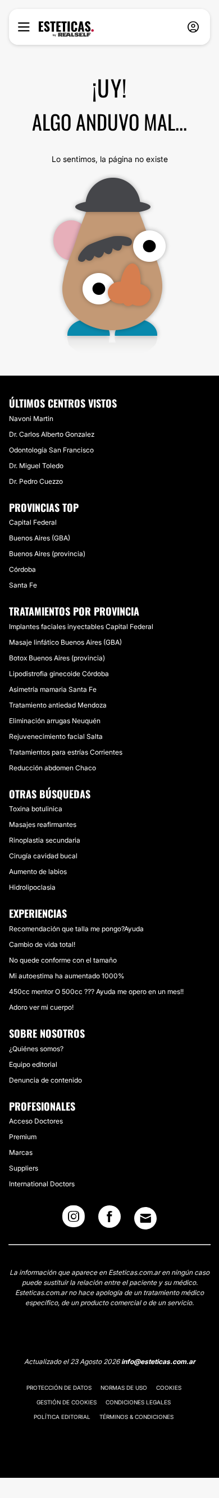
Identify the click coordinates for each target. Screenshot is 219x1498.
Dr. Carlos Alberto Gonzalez (51, 434)
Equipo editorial (33, 1064)
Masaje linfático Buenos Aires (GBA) (65, 642)
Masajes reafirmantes (42, 824)
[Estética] (66, 29)
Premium (22, 1136)
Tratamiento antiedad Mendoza (58, 705)
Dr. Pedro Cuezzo (36, 481)
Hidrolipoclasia (32, 887)
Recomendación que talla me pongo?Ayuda (76, 928)
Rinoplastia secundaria (44, 840)
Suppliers (23, 1168)
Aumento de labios (38, 871)
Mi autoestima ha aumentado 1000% (66, 976)
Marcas (21, 1152)
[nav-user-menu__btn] (193, 27)
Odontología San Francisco (51, 450)
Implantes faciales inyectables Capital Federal (81, 626)
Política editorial (62, 1416)
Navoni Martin (31, 418)
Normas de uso (124, 1387)
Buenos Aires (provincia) (47, 553)
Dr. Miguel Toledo (36, 465)
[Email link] (145, 1218)
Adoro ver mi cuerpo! (41, 1007)
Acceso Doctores (36, 1121)
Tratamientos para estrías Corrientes (65, 752)
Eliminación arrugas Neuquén (55, 720)
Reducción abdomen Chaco (52, 768)
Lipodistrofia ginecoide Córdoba (59, 673)
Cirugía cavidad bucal (43, 856)
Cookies (168, 1387)
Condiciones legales (138, 1402)
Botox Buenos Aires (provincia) (57, 658)
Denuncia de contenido (45, 1080)
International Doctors (42, 1184)
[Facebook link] (109, 1220)
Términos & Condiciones (136, 1416)
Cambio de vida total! (42, 944)
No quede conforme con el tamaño (63, 960)
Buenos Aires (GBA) (39, 538)
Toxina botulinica (35, 809)
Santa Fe (23, 585)
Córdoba (22, 569)
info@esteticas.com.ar (158, 1361)
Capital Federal (33, 522)
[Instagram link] (73, 1220)
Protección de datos (59, 1387)
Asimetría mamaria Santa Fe (53, 689)
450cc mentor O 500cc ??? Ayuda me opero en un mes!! (96, 991)
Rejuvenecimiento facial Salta (56, 736)
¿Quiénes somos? (36, 1048)
